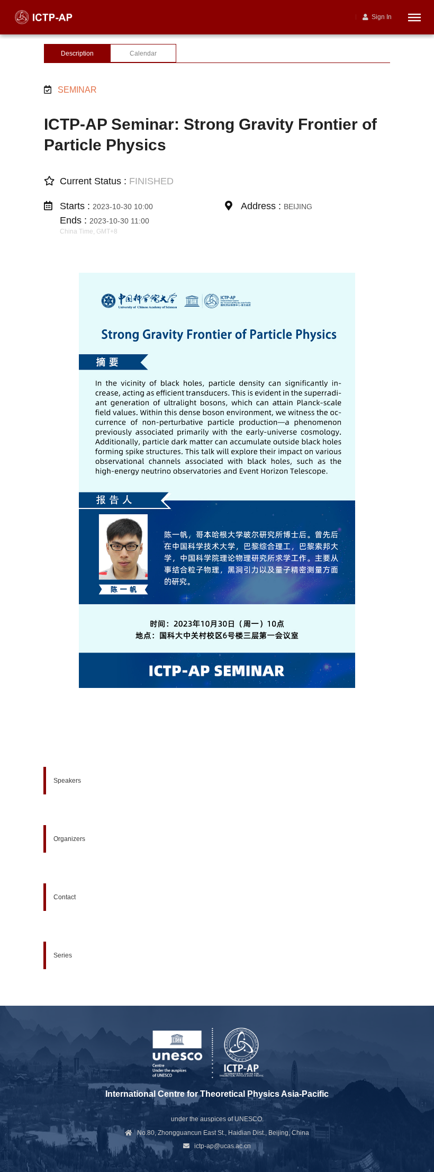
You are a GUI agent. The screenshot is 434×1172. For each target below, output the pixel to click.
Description (77, 53)
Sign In (380, 17)
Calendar (143, 53)
